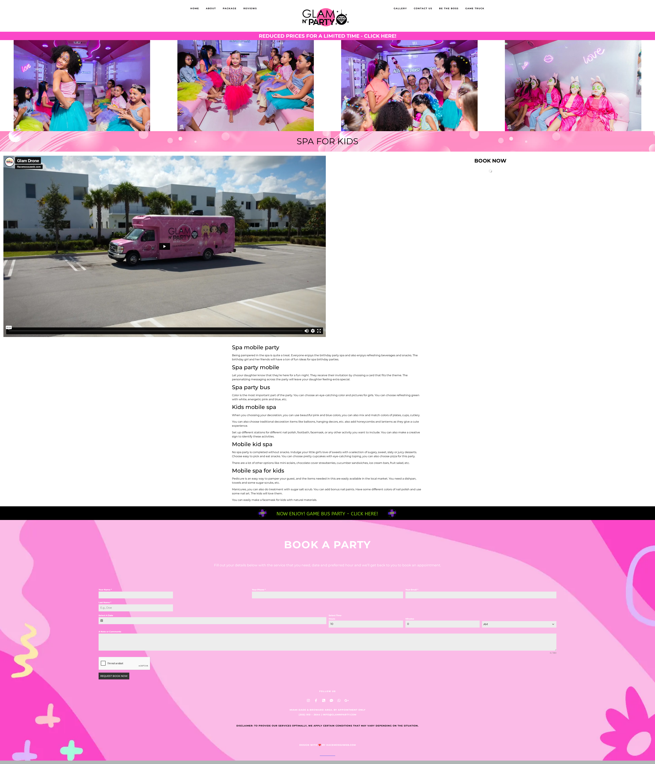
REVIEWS (250, 8)
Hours (332, 619)
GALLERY (400, 8)
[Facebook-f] (316, 700)
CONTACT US (423, 8)
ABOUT (211, 8)
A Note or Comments (110, 631)
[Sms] (331, 700)
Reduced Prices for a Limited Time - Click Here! (327, 36)
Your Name (105, 589)
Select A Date (106, 615)
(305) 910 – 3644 (309, 714)
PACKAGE (230, 8)
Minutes (409, 619)
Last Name (105, 602)
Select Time (335, 615)
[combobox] (519, 624)
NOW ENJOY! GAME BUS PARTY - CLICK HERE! (327, 514)
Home (194, 8)
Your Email (411, 589)
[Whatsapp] (339, 700)
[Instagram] (308, 700)
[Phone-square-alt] (323, 700)
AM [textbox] (485, 624)
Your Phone (259, 589)
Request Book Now (114, 676)
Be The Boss (448, 8)
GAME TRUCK (474, 8)
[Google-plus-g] (346, 700)
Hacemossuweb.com (341, 745)
